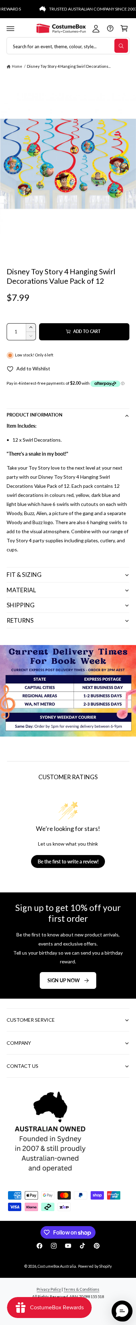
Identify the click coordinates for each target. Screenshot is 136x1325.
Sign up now (63, 980)
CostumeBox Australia (57, 1266)
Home (17, 66)
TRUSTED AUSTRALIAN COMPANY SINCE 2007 (86, 9)
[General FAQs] (110, 28)
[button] (10, 28)
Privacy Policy (49, 1289)
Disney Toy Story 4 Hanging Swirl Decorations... (69, 66)
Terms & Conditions (81, 1289)
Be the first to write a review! (68, 861)
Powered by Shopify (94, 1266)
